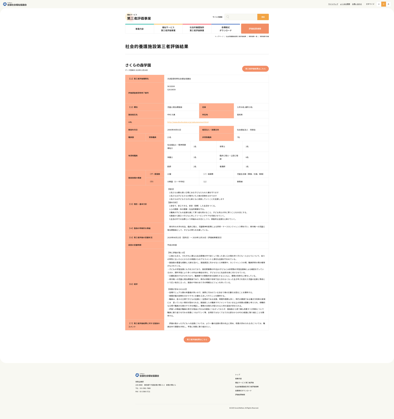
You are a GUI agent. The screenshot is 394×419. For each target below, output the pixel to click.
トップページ (219, 36)
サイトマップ (333, 4)
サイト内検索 (217, 17)
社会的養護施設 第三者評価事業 (247, 386)
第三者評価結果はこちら (255, 68)
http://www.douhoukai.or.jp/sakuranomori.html (187, 122)
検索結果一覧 (253, 36)
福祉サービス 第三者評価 (244, 382)
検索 (263, 17)
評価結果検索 (255, 28)
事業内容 (238, 378)
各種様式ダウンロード (243, 390)
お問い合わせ (357, 4)
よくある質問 (345, 4)
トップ (237, 374)
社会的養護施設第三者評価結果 (236, 36)
